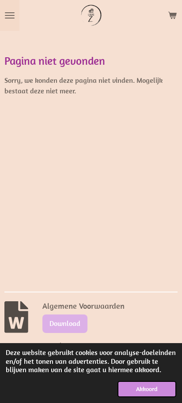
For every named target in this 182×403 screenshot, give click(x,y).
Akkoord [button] (147, 389)
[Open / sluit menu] (9, 15)
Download (64, 323)
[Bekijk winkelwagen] (172, 15)
